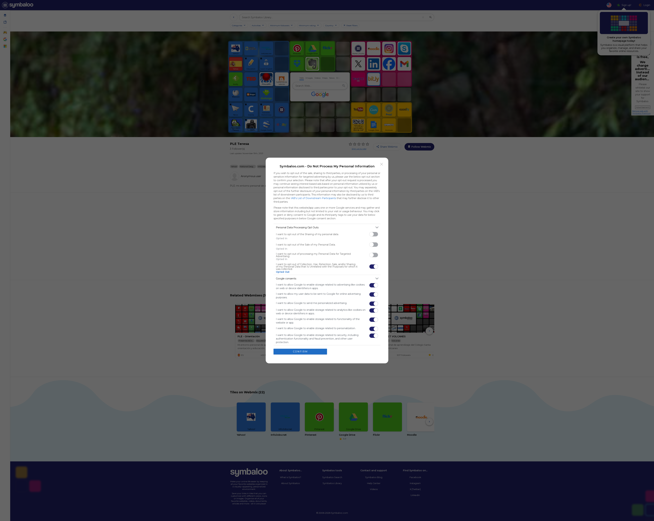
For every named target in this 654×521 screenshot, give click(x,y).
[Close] (381, 164)
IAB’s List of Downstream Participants (313, 198)
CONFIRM (300, 351)
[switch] (373, 234)
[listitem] (327, 227)
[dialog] (327, 260)
